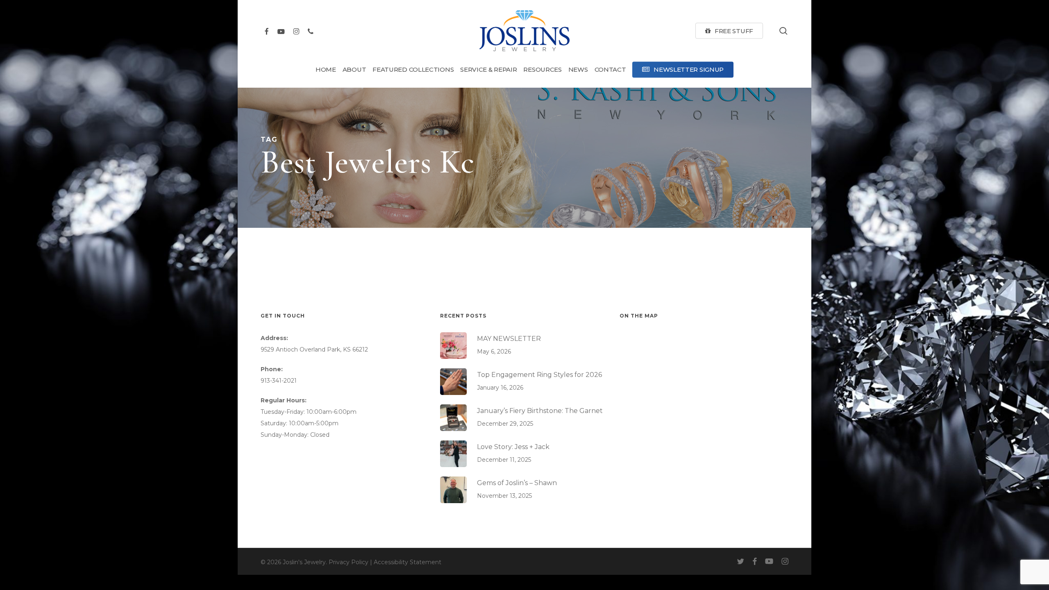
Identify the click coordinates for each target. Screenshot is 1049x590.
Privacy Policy (348, 562)
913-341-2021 (279, 380)
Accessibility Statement (407, 562)
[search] (783, 31)
